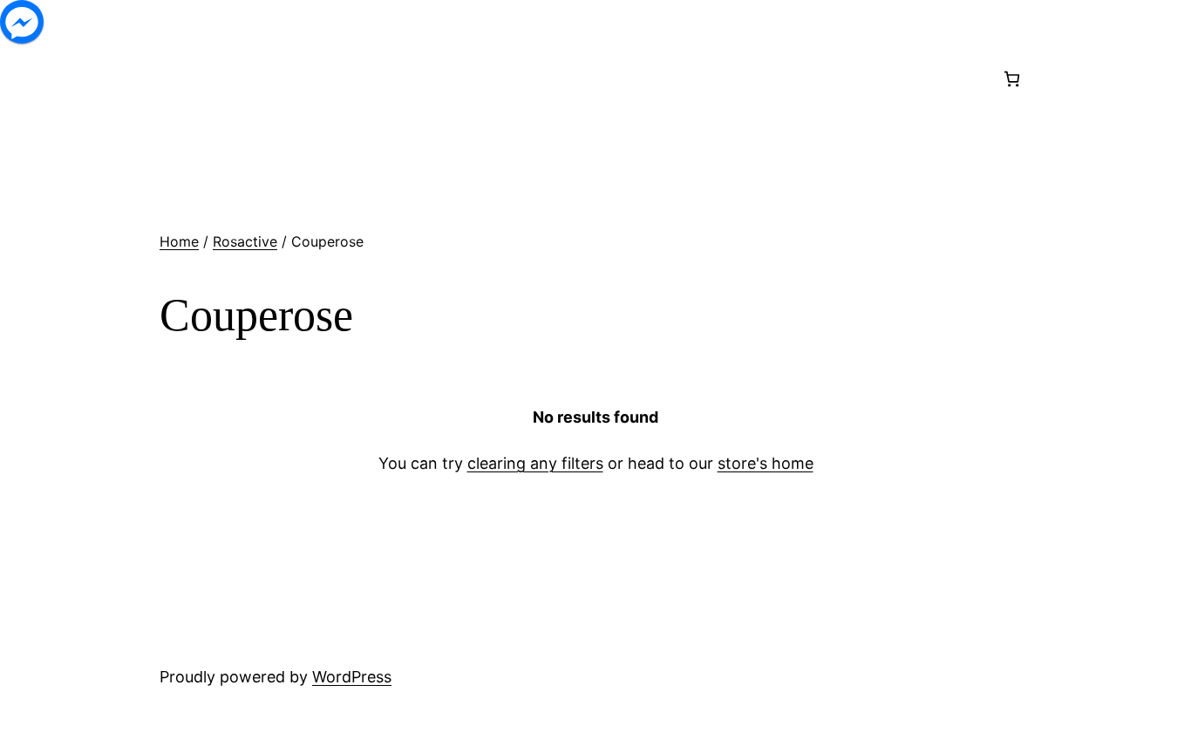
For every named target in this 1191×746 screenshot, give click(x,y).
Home (179, 241)
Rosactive (245, 241)
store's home (765, 463)
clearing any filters (535, 463)
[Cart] (1011, 78)
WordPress (351, 677)
